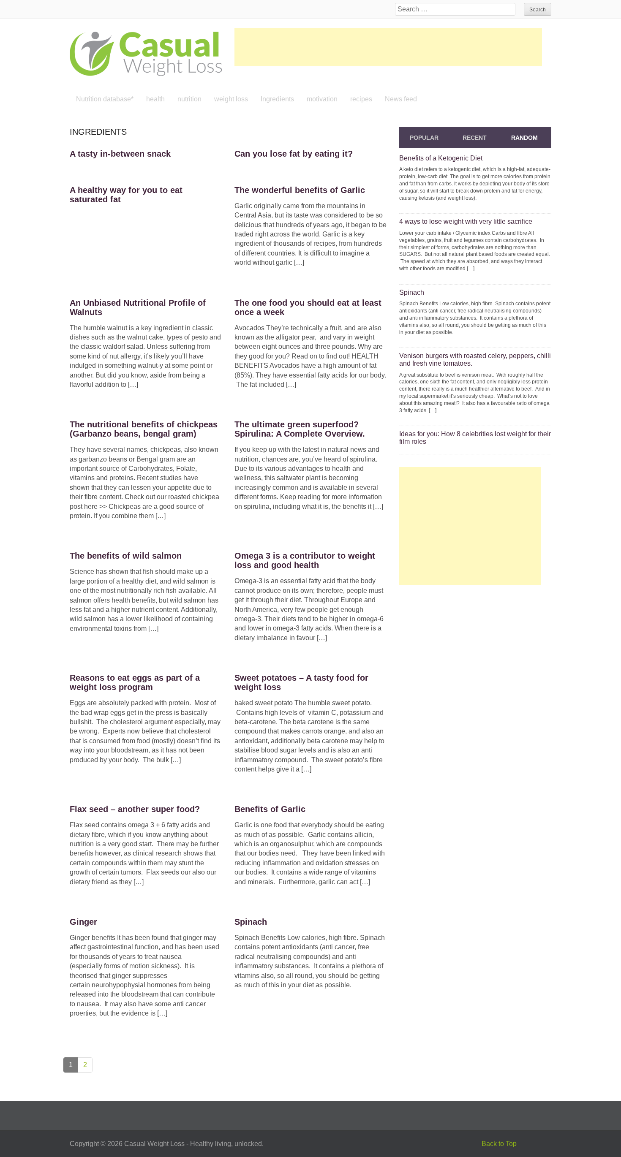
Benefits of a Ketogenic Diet (440, 158)
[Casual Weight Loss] (146, 53)
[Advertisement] (388, 47)
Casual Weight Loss (154, 1143)
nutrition (189, 99)
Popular (424, 137)
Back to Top (499, 1143)
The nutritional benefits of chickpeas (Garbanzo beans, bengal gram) (144, 429)
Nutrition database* (104, 99)
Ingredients (277, 99)
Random (524, 137)
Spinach (250, 921)
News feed (401, 99)
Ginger (83, 921)
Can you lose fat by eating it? (293, 153)
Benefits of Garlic (269, 809)
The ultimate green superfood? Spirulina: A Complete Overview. (299, 429)
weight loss (231, 99)
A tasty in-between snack (120, 153)
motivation (322, 99)
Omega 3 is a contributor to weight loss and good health (304, 560)
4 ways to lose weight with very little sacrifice (465, 221)
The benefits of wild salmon (126, 555)
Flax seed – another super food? (135, 809)
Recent (475, 137)
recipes (361, 99)
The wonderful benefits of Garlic (299, 190)
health (155, 99)
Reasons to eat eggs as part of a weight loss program (135, 682)
